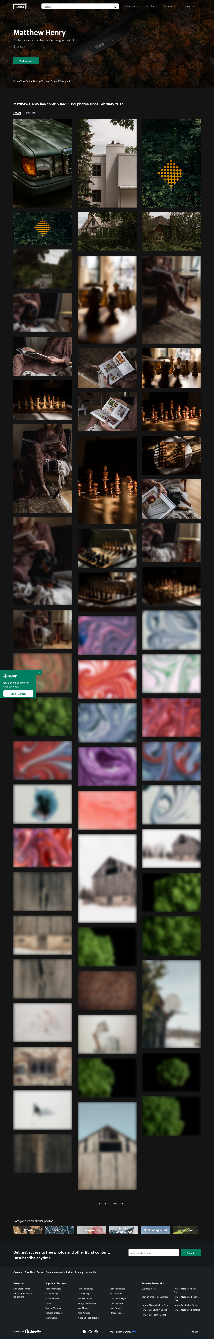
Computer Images (118, 1298)
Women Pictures (53, 1307)
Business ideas (171, 6)
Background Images (87, 1303)
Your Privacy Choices (120, 1331)
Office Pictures (52, 1298)
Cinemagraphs (116, 1303)
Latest (17, 112)
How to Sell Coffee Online (186, 1304)
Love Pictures (116, 1307)
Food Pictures (116, 1293)
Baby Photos (51, 1317)
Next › (115, 1203)
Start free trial (18, 693)
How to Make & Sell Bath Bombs (185, 1290)
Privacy (79, 1272)
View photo (65, 81)
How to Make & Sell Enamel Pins (186, 1298)
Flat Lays (49, 1303)
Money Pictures (85, 1298)
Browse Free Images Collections (22, 1295)
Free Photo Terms (34, 1272)
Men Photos (83, 1307)
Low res (61, 204)
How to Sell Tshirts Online (154, 1314)
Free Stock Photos (21, 1288)
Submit (191, 1253)
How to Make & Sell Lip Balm (155, 1304)
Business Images (53, 1288)
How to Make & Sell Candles (187, 1309)
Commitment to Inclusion (59, 1272)
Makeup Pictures (117, 1288)
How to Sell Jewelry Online (154, 1309)
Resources (190, 6)
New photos (150, 6)
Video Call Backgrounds (89, 1317)
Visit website (26, 60)
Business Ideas (149, 1288)
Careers (17, 1272)
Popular (30, 112)
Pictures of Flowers (54, 1312)
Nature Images (84, 1293)
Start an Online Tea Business (155, 1296)
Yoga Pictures (84, 1312)
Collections (130, 6)
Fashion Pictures (85, 1288)
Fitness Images (117, 1312)
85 (121, 1203)
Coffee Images (52, 1293)
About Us (91, 1272)
